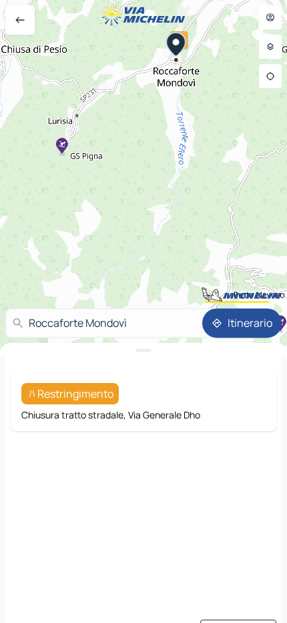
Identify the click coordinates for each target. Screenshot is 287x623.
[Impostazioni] (270, 47)
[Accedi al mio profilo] (270, 17)
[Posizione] (270, 76)
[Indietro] (20, 20)
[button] (176, 46)
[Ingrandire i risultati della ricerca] (143, 350)
